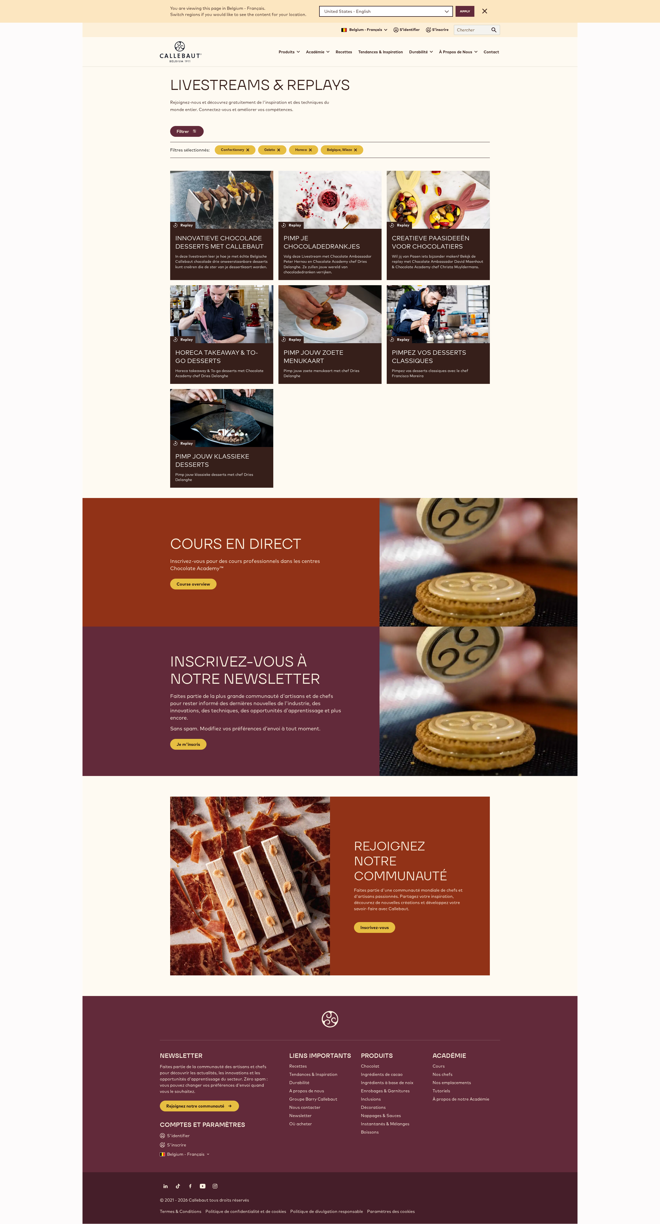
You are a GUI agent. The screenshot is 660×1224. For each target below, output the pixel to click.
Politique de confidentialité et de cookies (245, 1211)
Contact (491, 51)
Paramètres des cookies (391, 1211)
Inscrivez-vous (374, 927)
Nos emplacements (452, 1082)
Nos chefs (442, 1074)
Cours (439, 1066)
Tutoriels (441, 1090)
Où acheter (300, 1123)
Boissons (370, 1132)
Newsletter (300, 1115)
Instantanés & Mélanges (385, 1123)
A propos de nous (306, 1090)
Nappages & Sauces (381, 1115)
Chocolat (370, 1066)
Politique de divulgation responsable (326, 1211)
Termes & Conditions (180, 1211)
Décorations (373, 1107)
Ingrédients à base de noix (387, 1082)
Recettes (344, 51)
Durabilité (299, 1082)
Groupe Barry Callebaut (313, 1099)
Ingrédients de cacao (382, 1074)
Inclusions (371, 1099)
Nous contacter (304, 1107)
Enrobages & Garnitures (385, 1090)
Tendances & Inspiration (380, 51)
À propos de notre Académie (461, 1099)
